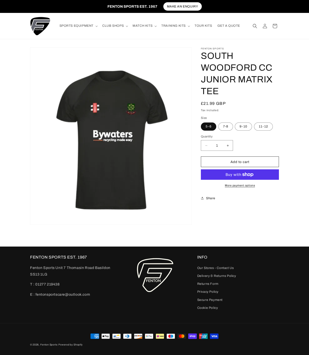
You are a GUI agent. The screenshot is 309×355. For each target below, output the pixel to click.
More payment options (240, 185)
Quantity (207, 136)
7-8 (225, 126)
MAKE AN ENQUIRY (182, 6)
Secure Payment (210, 299)
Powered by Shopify (70, 344)
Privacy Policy (208, 291)
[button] (78, 26)
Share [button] (210, 198)
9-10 (243, 126)
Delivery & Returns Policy (216, 276)
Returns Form (208, 283)
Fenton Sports (49, 344)
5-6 (209, 126)
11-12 (263, 126)
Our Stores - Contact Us (215, 267)
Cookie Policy (207, 307)
